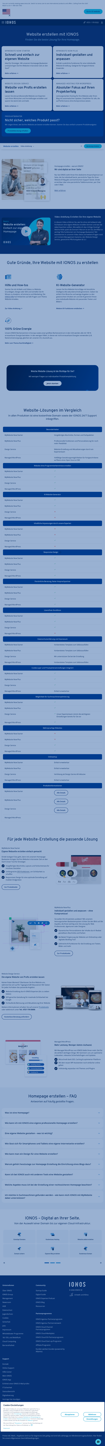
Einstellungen (18, 1414)
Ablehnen (92, 1414)
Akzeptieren (18, 1423)
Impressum (6, 1428)
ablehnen (30, 1420)
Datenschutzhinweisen (23, 1419)
